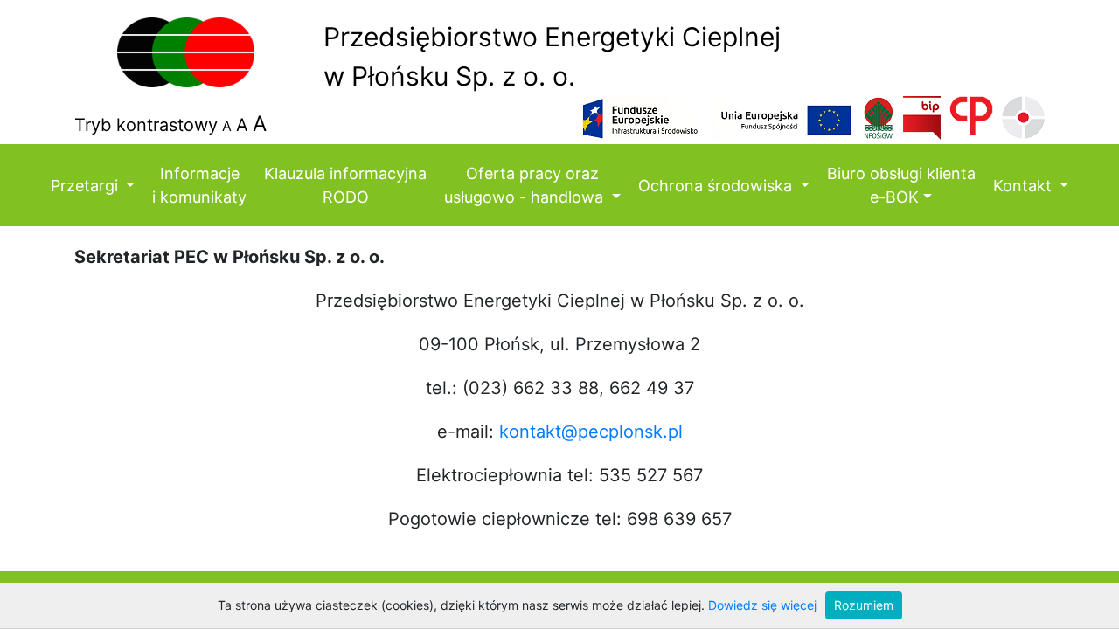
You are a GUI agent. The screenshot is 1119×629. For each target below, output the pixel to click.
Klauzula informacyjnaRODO (345, 185)
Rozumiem (863, 605)
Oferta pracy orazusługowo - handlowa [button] (526, 185)
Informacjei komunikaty (199, 185)
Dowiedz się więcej (762, 605)
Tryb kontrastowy (146, 124)
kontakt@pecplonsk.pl (591, 431)
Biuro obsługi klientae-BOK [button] (901, 185)
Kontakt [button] (1024, 185)
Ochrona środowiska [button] (717, 185)
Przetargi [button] (86, 185)
